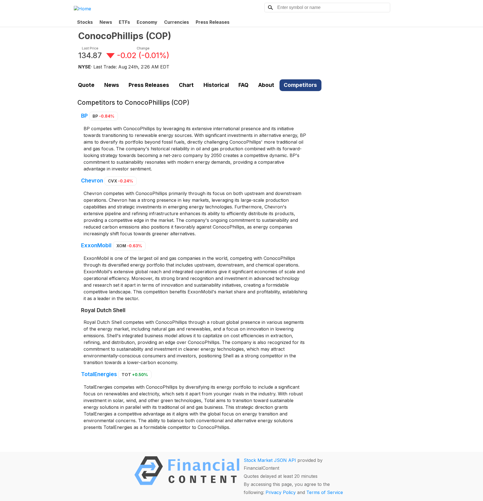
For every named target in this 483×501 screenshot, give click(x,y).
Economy (147, 22)
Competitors (300, 85)
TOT (135, 374)
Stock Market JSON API (270, 460)
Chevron (92, 180)
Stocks (85, 22)
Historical (216, 85)
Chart (186, 85)
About (266, 85)
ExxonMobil (96, 245)
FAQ (243, 85)
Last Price (90, 48)
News (106, 22)
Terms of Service (324, 492)
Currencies (176, 22)
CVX (120, 181)
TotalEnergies (99, 374)
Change (143, 48)
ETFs (124, 22)
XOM (129, 245)
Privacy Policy (281, 492)
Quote (86, 85)
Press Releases (212, 22)
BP (84, 115)
